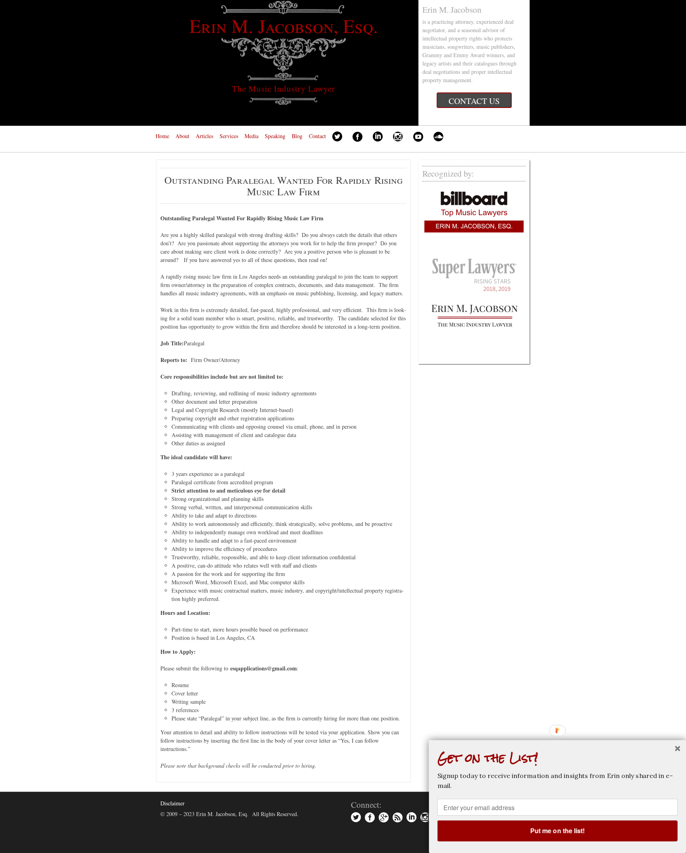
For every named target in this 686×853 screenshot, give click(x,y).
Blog (297, 136)
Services (229, 136)
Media (251, 136)
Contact (317, 136)
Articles (204, 136)
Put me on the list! (557, 830)
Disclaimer (172, 803)
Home (162, 136)
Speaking (275, 136)
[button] (557, 758)
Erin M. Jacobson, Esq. (283, 25)
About (182, 136)
